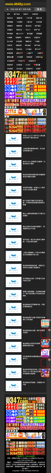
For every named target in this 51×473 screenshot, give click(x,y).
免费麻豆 (10, 26)
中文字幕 (29, 18)
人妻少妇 (29, 22)
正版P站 (9, 45)
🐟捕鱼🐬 (29, 53)
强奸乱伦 (10, 18)
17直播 (37, 41)
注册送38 (37, 37)
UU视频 (9, 37)
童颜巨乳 (19, 18)
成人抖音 (10, 41)
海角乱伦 (19, 30)
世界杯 (38, 69)
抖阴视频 (39, 33)
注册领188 (29, 69)
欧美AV (26, 14)
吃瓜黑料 (19, 41)
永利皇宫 (19, 65)
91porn (28, 30)
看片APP (38, 49)
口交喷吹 (19, 22)
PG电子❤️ (21, 61)
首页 (8, 14)
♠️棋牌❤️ (39, 53)
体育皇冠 (29, 57)
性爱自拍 (19, 49)
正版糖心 (10, 30)
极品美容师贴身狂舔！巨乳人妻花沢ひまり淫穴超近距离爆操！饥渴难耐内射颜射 (34, 372)
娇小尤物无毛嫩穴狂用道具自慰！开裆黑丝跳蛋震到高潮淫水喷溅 (34, 203)
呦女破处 (28, 45)
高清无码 (10, 49)
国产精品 (38, 26)
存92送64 (19, 69)
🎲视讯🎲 (10, 57)
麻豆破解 (30, 33)
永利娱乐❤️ (32, 61)
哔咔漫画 (10, 33)
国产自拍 (17, 14)
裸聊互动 (28, 41)
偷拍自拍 (28, 26)
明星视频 (10, 22)
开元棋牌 (20, 57)
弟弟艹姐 (37, 30)
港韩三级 (39, 18)
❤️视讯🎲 (37, 65)
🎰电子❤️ (19, 53)
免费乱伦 (28, 37)
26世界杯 (10, 69)
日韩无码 (35, 14)
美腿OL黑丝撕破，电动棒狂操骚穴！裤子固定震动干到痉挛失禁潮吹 (34, 294)
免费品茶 (19, 45)
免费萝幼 (18, 37)
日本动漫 (39, 22)
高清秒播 (10, 53)
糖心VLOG (19, 33)
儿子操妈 (28, 49)
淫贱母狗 (19, 26)
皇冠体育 (10, 65)
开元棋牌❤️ (11, 61)
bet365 (28, 65)
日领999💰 (39, 57)
